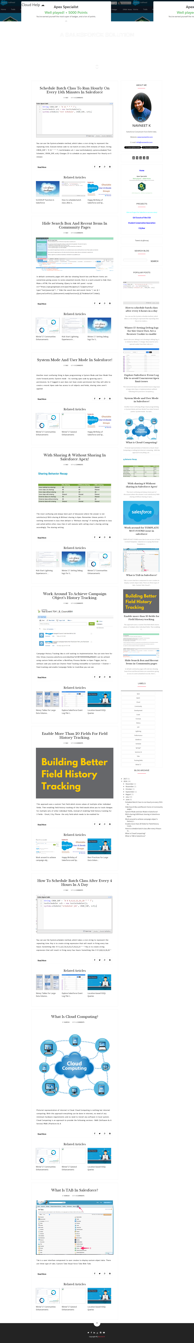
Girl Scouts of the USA (142, 217)
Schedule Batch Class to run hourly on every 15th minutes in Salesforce (75, 90)
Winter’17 (138, 765)
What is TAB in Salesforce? (74, 1190)
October (129, 789)
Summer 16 (138, 752)
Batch (138, 698)
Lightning (138, 731)
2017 (125, 779)
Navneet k (101, 1337)
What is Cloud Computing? (74, 1017)
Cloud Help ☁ (33, 4)
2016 (125, 781)
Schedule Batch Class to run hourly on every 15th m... (143, 803)
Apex (138, 694)
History (138, 723)
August (128, 794)
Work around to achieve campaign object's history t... (141, 820)
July (127, 797)
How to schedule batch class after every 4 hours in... (143, 829)
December (130, 784)
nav (67, 98)
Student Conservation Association (141, 223)
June (128, 799)
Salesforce (138, 740)
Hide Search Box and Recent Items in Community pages (74, 225)
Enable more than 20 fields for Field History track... (142, 825)
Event (138, 715)
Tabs (138, 756)
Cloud (138, 702)
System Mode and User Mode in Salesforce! (74, 360)
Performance (138, 735)
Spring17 (138, 748)
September (130, 792)
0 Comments (78, 98)
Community (138, 706)
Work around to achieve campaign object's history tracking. (74, 596)
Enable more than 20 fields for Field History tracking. (75, 736)
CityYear (142, 228)
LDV (138, 727)
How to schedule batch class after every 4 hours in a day (74, 883)
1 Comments (78, 465)
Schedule (138, 744)
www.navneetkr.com (145, 137)
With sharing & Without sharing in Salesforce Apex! (75, 457)
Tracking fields (138, 760)
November (130, 786)
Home (141, 170)
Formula (138, 719)
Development (138, 710)
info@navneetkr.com (144, 142)
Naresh (66, 1022)
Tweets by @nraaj (142, 240)
